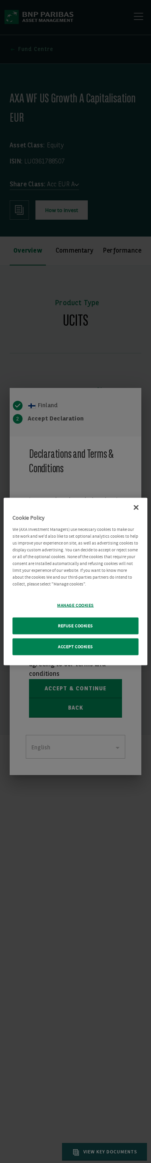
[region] (75, 581)
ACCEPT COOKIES (75, 647)
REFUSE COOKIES (75, 626)
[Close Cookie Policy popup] (136, 507)
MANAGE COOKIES (75, 605)
